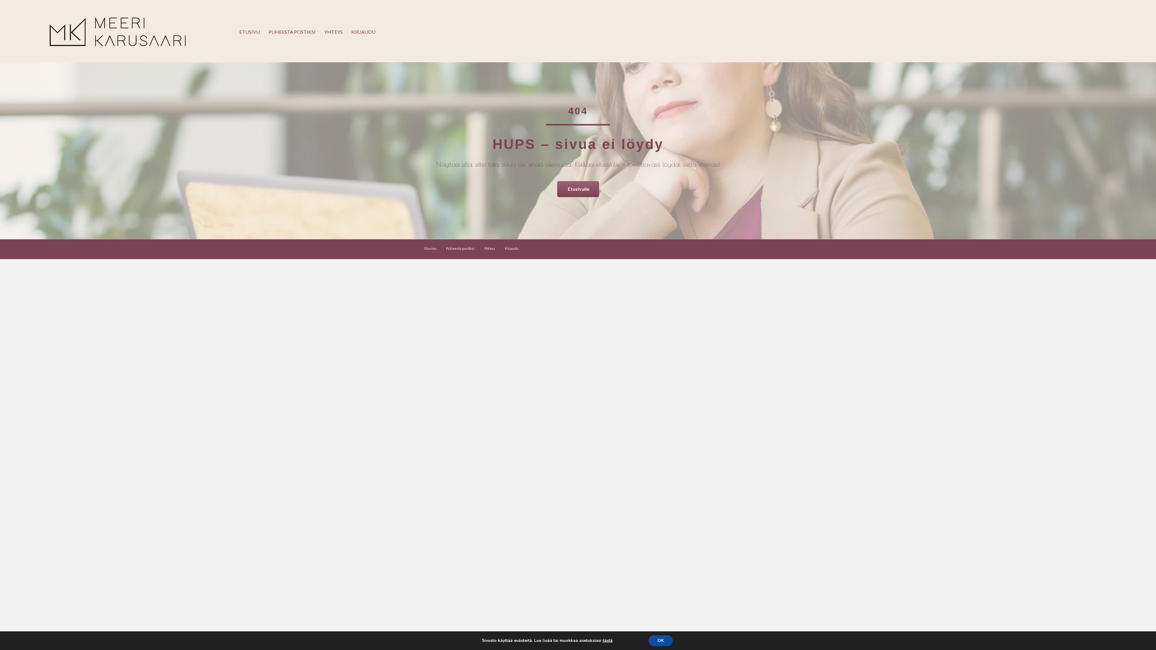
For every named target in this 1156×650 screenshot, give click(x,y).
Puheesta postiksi (292, 32)
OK (660, 640)
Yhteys (333, 32)
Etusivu (249, 32)
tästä (608, 640)
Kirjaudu (363, 32)
